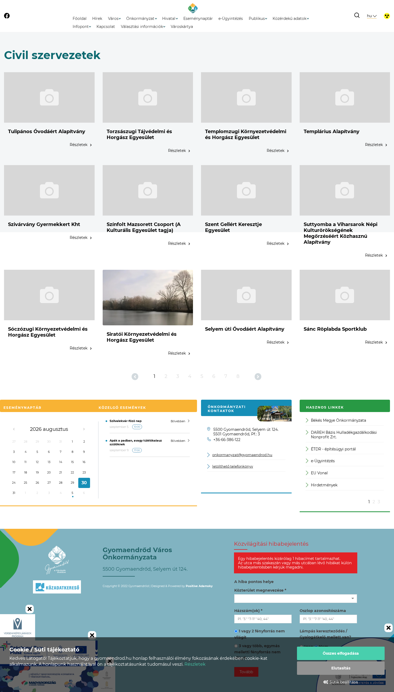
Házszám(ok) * (248, 610)
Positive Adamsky (199, 586)
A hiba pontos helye (254, 581)
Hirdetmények (324, 485)
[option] (345, 456)
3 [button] (379, 501)
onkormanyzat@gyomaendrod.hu (242, 455)
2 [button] (374, 501)
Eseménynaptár (198, 18)
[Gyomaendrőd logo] (57, 560)
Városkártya (182, 26)
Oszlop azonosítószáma (323, 610)
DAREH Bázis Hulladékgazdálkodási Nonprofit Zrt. (344, 434)
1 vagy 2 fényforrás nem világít (259, 634)
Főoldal (80, 18)
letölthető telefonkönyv (232, 466)
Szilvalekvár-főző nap (126, 421)
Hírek (97, 18)
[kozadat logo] (57, 599)
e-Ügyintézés (230, 18)
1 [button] (369, 501)
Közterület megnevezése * (260, 590)
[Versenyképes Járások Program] (17, 627)
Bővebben (178, 421)
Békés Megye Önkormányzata (338, 420)
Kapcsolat (105, 26)
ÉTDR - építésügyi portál (333, 449)
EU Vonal (319, 473)
